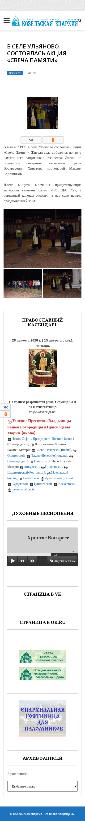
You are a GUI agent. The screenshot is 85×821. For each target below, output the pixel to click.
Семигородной (17, 461)
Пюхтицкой (42, 461)
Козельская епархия (27, 814)
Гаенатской (31, 478)
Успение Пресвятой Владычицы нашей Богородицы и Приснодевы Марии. (39, 426)
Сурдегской (20, 484)
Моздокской (59, 472)
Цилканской (53, 467)
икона (28, 432)
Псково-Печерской (43, 455)
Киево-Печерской (48, 450)
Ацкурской (31, 467)
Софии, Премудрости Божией (42, 439)
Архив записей (18, 774)
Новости (15, 73)
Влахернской (67, 484)
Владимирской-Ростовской (26, 472)
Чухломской (53, 478)
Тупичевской (43, 484)
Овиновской (16, 455)
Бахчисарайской (23, 489)
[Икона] (43, 367)
